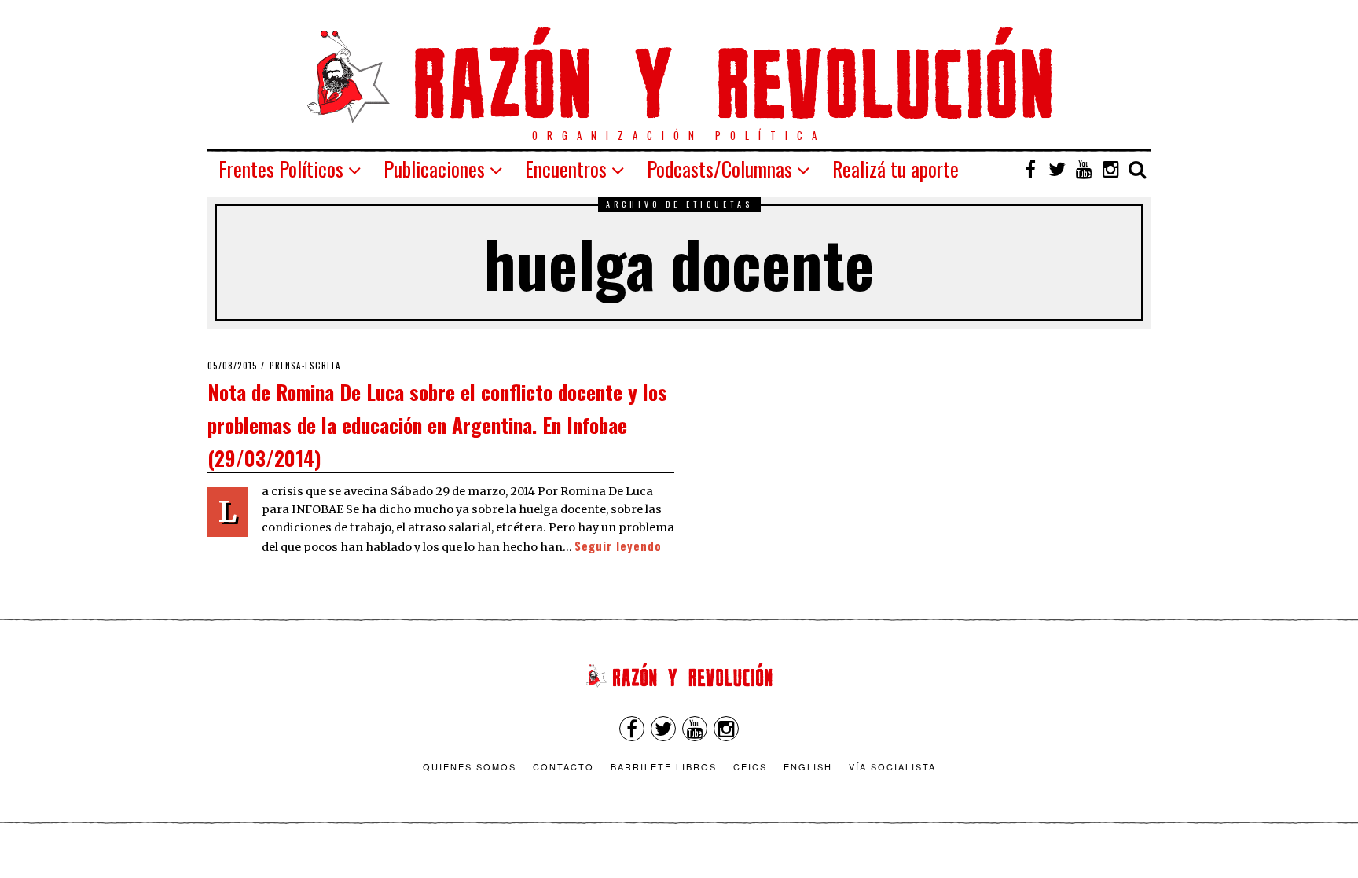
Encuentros (566, 168)
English (808, 766)
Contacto (563, 766)
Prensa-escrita (305, 365)
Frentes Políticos (280, 168)
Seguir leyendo (618, 546)
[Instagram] (1110, 169)
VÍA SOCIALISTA (892, 766)
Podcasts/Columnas (719, 168)
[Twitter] (1057, 169)
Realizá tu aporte (895, 168)
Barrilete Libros (664, 766)
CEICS (750, 766)
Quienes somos (469, 766)
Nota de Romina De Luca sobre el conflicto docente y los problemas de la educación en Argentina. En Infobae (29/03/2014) (437, 424)
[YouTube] (1083, 169)
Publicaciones (434, 168)
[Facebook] (1030, 169)
